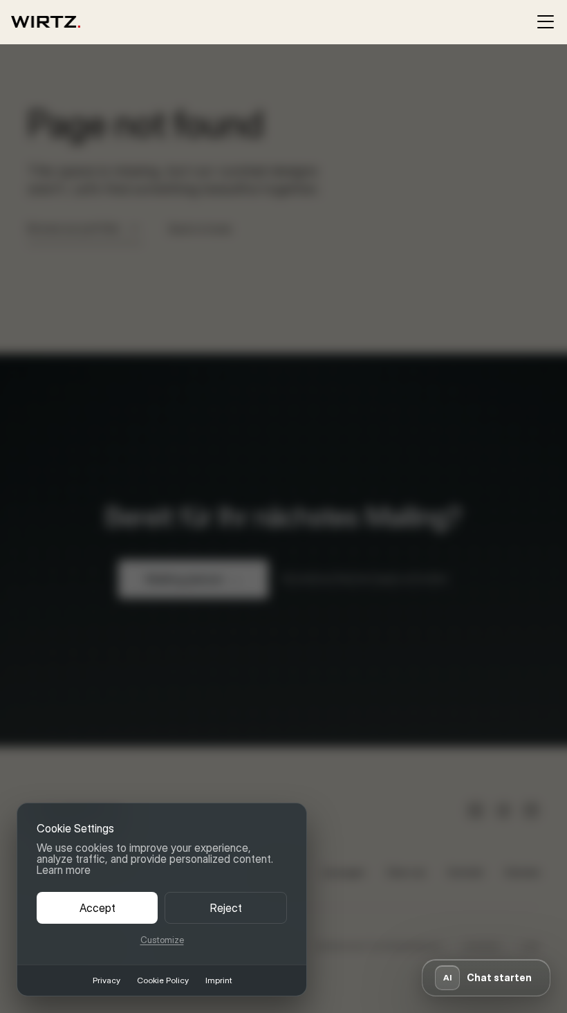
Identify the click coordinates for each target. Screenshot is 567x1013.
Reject (226, 908)
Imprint (218, 980)
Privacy (106, 980)
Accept (97, 908)
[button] (486, 977)
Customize (162, 940)
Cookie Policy (163, 980)
